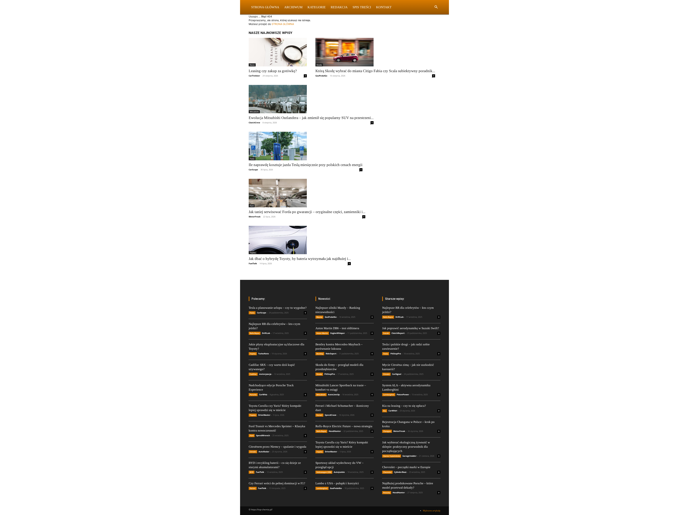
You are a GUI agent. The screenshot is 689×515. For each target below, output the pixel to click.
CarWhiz (263, 394)
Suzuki (386, 333)
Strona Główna (265, 7)
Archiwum (293, 7)
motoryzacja (265, 374)
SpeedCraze (330, 415)
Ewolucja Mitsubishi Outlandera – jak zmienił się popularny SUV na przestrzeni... (311, 118)
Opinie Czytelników (391, 456)
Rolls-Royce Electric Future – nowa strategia (343, 426)
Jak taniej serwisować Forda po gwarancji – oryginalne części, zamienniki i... (307, 212)
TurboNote (263, 353)
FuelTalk (253, 263)
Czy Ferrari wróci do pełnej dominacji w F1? (277, 483)
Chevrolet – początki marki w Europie (406, 467)
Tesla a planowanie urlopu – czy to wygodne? (278, 307)
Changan (387, 431)
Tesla (252, 158)
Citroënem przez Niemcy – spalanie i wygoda (277, 446)
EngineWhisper (337, 333)
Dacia (252, 65)
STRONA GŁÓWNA (283, 23)
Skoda (319, 65)
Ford (252, 205)
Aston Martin (322, 333)
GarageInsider (409, 456)
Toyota (253, 252)
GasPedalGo (321, 75)
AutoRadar (264, 451)
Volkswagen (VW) (324, 472)
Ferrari (253, 488)
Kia (384, 410)
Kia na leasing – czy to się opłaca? (404, 405)
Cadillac (253, 374)
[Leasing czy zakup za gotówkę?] (278, 52)
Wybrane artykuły (431, 510)
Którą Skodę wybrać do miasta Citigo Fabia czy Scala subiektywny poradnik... (375, 71)
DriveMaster (264, 415)
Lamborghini (322, 488)
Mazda (319, 317)
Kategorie (317, 7)
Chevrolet (387, 472)
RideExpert (331, 353)
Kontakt (384, 7)
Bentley (320, 353)
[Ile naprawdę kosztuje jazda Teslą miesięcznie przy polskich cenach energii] (305, 146)
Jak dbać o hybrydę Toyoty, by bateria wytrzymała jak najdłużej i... (300, 259)
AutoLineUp (334, 394)
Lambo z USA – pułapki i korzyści (337, 483)
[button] (436, 7)
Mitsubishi (254, 111)
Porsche (253, 394)
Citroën (253, 451)
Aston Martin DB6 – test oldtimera (337, 328)
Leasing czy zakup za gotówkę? (273, 71)
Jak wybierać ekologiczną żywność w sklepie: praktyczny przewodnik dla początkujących (406, 447)
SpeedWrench (263, 435)
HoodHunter (335, 431)
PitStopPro (329, 374)
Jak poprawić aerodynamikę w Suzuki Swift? (410, 328)
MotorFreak (255, 216)
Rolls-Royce (254, 333)
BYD (251, 472)
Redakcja (339, 7)
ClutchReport (398, 333)
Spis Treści (362, 7)
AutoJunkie (339, 472)
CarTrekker (254, 75)
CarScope (253, 169)
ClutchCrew (254, 122)
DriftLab (266, 333)
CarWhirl (392, 410)
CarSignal (396, 374)
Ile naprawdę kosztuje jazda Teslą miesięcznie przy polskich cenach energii (305, 165)
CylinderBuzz (400, 472)
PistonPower (403, 394)
